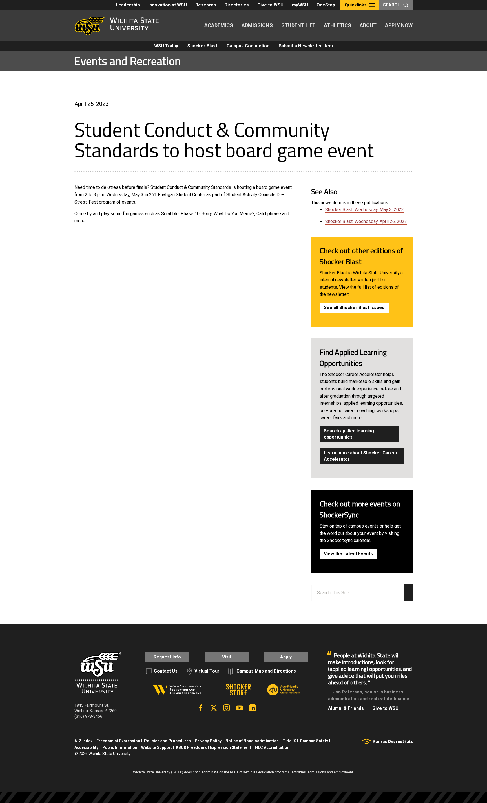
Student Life (298, 25)
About (368, 25)
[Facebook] (200, 707)
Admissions (257, 25)
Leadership (128, 5)
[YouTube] (239, 707)
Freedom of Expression (118, 741)
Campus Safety (314, 741)
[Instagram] (226, 707)
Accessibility (86, 747)
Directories (236, 5)
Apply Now (399, 25)
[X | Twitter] (213, 707)
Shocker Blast (202, 46)
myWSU (300, 5)
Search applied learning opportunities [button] (349, 434)
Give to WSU (270, 5)
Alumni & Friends (346, 708)
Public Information (119, 747)
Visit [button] (226, 657)
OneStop (325, 5)
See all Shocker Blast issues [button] (354, 307)
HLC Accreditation (272, 747)
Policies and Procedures (167, 741)
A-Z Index (83, 741)
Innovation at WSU (167, 5)
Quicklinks (356, 5)
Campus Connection (248, 46)
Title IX (289, 741)
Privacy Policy (208, 741)
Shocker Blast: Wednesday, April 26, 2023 (366, 221)
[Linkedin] (252, 707)
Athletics (337, 25)
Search (391, 5)
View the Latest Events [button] (348, 553)
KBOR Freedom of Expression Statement (213, 747)
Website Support (156, 747)
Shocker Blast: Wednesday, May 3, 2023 (364, 209)
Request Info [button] (167, 657)
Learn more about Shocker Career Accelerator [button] (361, 456)
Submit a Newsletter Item (306, 46)
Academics (218, 25)
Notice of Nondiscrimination (252, 741)
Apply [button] (286, 657)
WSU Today (166, 46)
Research (205, 5)
